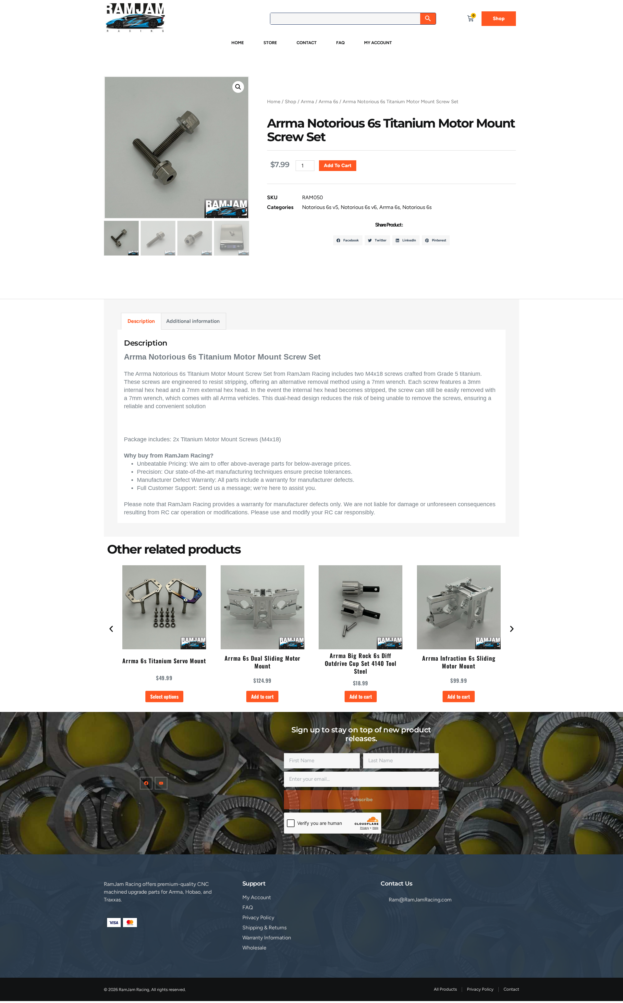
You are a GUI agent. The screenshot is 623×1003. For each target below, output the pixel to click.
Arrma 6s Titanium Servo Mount (164, 660)
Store (270, 42)
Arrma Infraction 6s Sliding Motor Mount (458, 662)
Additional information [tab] (193, 321)
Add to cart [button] (262, 696)
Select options (164, 696)
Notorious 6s (417, 207)
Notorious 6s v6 (359, 207)
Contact (307, 42)
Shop (290, 101)
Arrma (307, 101)
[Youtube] (161, 783)
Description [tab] (141, 321)
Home (237, 42)
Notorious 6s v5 (320, 207)
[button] (238, 87)
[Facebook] (146, 783)
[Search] (428, 18)
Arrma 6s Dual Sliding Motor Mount (262, 662)
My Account (378, 42)
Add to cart (337, 165)
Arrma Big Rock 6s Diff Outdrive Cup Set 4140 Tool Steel (361, 663)
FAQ (340, 42)
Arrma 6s (328, 101)
